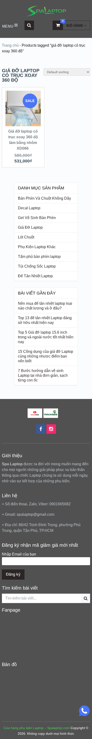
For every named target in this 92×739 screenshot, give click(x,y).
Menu (7, 26)
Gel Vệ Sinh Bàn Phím (37, 218)
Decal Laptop (29, 208)
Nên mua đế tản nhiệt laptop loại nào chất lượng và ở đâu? (45, 305)
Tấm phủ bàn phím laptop (39, 257)
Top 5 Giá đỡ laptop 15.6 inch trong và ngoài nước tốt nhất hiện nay (45, 337)
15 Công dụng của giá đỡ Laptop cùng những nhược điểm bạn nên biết (45, 356)
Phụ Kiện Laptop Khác (37, 247)
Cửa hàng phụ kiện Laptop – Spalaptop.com (37, 728)
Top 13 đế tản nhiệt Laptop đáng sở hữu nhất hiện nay (45, 320)
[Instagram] (51, 429)
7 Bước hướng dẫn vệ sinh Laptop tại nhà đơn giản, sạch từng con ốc (43, 375)
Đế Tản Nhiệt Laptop (35, 276)
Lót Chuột (26, 237)
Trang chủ (10, 45)
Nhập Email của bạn (19, 554)
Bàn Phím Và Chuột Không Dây (44, 198)
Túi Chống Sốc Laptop (37, 266)
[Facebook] (41, 429)
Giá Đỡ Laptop (30, 227)
